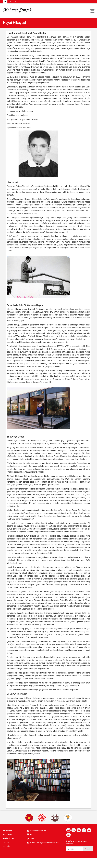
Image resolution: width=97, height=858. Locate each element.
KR (15, 2)
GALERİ (6, 842)
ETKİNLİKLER (8, 838)
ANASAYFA (7, 830)
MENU (92, 11)
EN (10, 2)
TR (5, 2)
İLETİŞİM (6, 846)
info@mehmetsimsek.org (47, 842)
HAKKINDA (7, 834)
